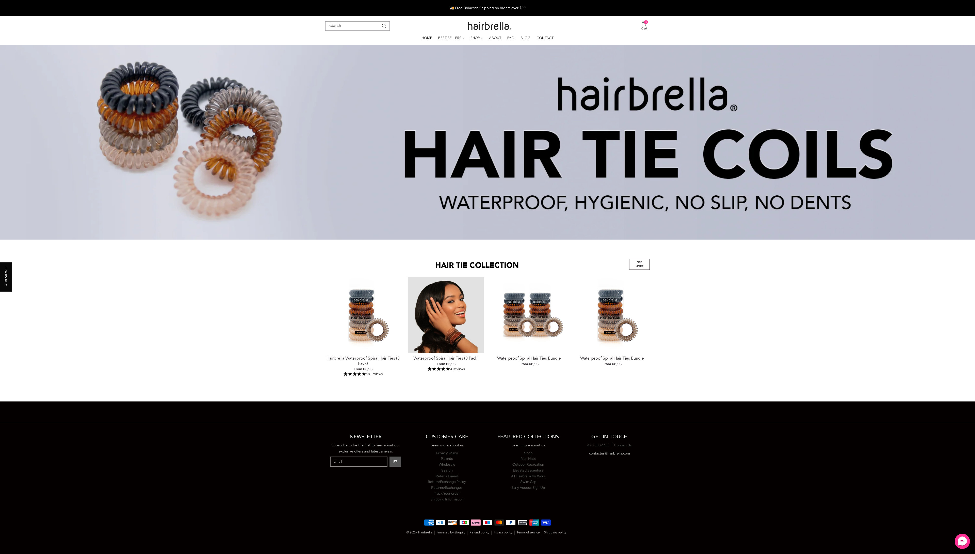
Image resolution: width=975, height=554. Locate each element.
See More (639, 264)
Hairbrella (425, 532)
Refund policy (479, 532)
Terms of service (528, 532)
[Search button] (383, 26)
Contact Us (623, 445)
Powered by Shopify (451, 532)
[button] (6, 277)
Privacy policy (503, 532)
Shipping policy (555, 532)
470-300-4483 (598, 445)
